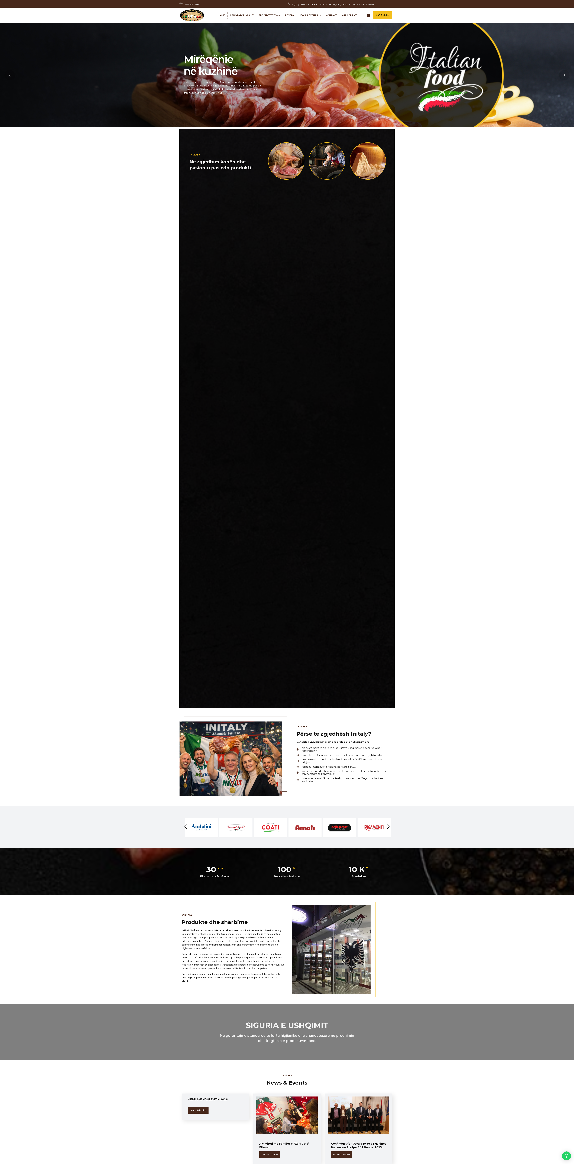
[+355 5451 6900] (181, 4)
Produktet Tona (269, 15)
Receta (289, 15)
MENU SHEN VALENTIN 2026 (208, 1099)
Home (222, 15)
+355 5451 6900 (192, 4)
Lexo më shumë (197, 1110)
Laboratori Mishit (242, 15)
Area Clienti (349, 15)
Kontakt (331, 15)
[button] (566, 1155)
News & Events (308, 15)
